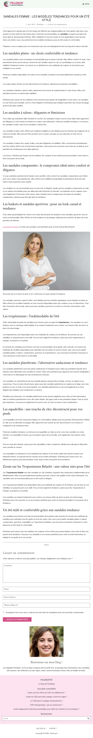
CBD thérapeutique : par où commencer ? (46, 705)
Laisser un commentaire (57, 24)
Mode (46, 545)
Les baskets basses (11, 227)
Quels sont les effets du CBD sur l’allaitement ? (46, 692)
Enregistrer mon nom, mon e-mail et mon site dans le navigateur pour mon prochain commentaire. (45, 612)
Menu (87, 4)
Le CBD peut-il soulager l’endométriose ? (46, 701)
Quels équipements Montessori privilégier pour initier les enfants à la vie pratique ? (46, 709)
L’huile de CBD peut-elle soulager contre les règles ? (46, 697)
